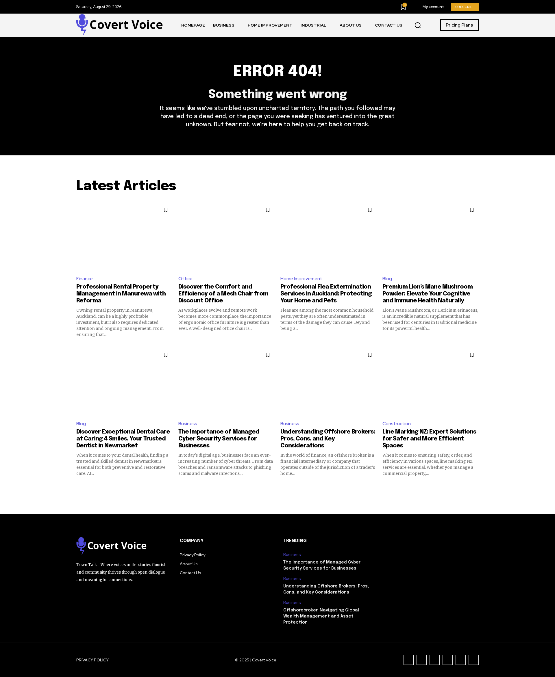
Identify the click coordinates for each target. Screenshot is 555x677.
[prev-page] (80, 486)
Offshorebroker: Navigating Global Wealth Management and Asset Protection (321, 616)
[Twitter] (461, 660)
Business (187, 424)
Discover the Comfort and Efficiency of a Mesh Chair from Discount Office (223, 294)
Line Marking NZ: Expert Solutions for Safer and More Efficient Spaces (429, 439)
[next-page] (475, 486)
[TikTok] (435, 660)
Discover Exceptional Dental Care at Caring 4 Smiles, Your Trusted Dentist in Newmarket (123, 439)
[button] (417, 25)
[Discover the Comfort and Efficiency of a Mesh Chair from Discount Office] (226, 236)
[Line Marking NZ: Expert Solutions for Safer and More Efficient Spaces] (430, 381)
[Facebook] (409, 660)
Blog (387, 279)
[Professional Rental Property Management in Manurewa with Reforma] (124, 236)
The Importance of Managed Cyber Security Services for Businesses (218, 439)
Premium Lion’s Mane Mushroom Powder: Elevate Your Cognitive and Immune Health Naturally (427, 294)
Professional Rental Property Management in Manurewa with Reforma (121, 294)
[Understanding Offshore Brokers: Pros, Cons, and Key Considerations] (328, 381)
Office (185, 279)
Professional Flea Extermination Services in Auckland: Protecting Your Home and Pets (326, 294)
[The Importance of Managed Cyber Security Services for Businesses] (226, 381)
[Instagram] (422, 660)
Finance (84, 279)
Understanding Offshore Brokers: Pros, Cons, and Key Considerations (327, 439)
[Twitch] (448, 660)
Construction (396, 424)
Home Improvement (301, 279)
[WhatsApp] (474, 660)
